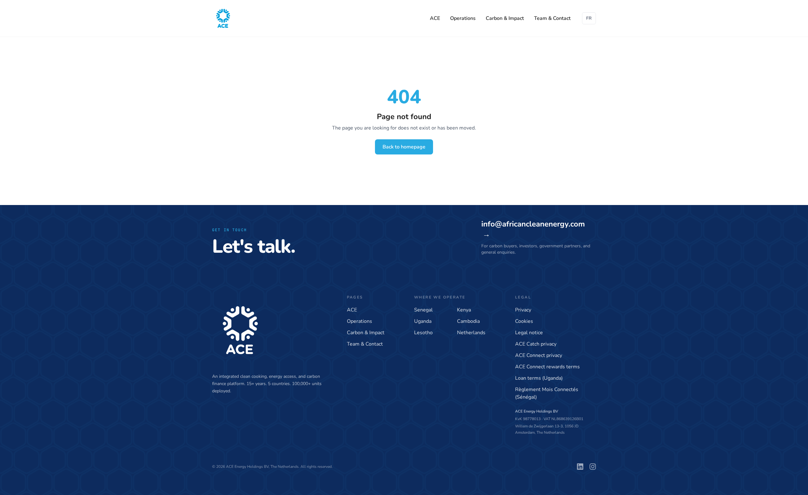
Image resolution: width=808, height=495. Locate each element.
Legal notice (529, 332)
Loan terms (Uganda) (539, 378)
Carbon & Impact (505, 18)
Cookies (524, 321)
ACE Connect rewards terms (547, 366)
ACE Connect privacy (538, 355)
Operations (463, 18)
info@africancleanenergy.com (533, 229)
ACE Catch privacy (535, 344)
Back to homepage (404, 146)
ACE (435, 18)
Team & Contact (552, 18)
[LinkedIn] (580, 466)
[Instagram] (593, 466)
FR (589, 18)
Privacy (523, 309)
